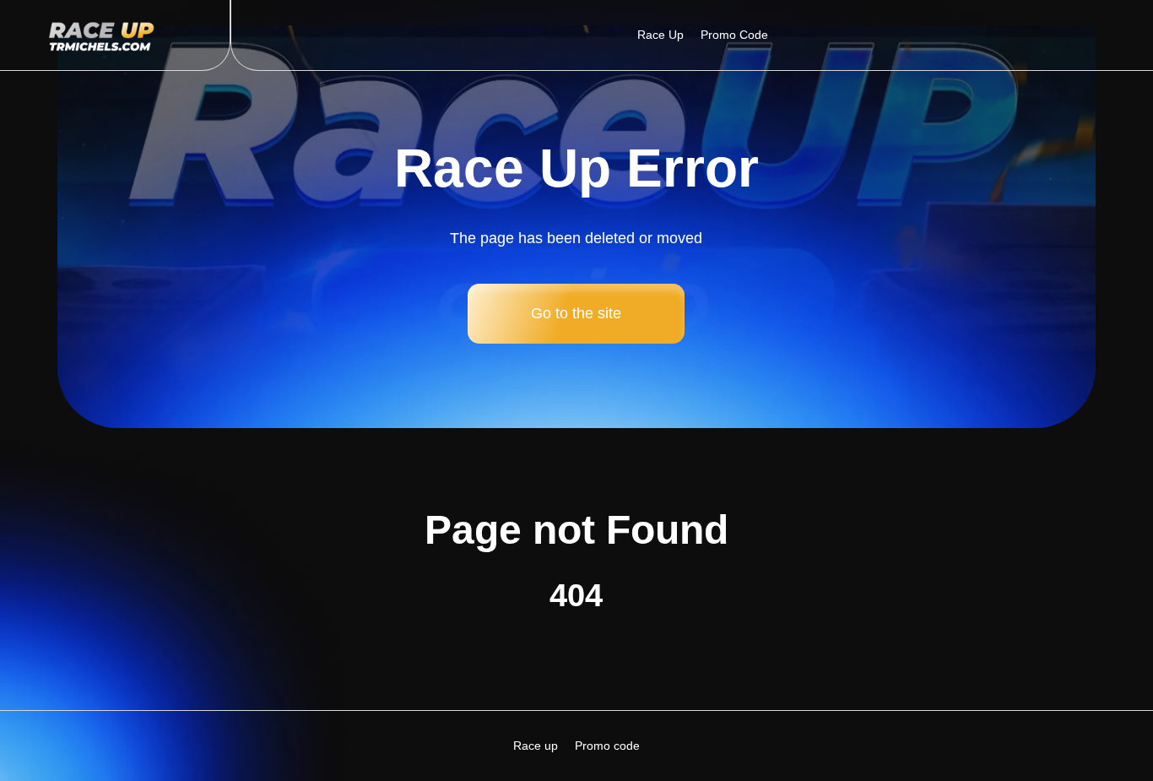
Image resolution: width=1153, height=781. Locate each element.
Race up (660, 34)
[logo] (114, 35)
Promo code (734, 34)
